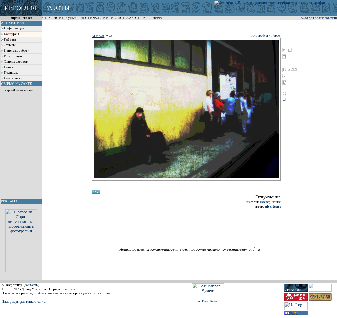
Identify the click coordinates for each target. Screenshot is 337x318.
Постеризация (270, 202)
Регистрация (13, 56)
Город (276, 35)
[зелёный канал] (292, 69)
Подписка (11, 72)
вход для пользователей (318, 18)
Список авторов (16, 61)
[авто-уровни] (284, 82)
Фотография (259, 35)
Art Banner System (208, 301)
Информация (14, 28)
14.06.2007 (98, 36)
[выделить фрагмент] (284, 56)
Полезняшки (13, 78)
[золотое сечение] (290, 50)
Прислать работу (16, 50)
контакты (31, 285)
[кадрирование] (284, 50)
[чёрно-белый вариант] (284, 70)
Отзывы (10, 45)
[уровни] (284, 76)
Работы (10, 39)
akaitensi (273, 206)
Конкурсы (11, 34)
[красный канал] (289, 69)
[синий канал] (295, 69)
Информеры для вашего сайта (24, 302)
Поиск (8, 67)
